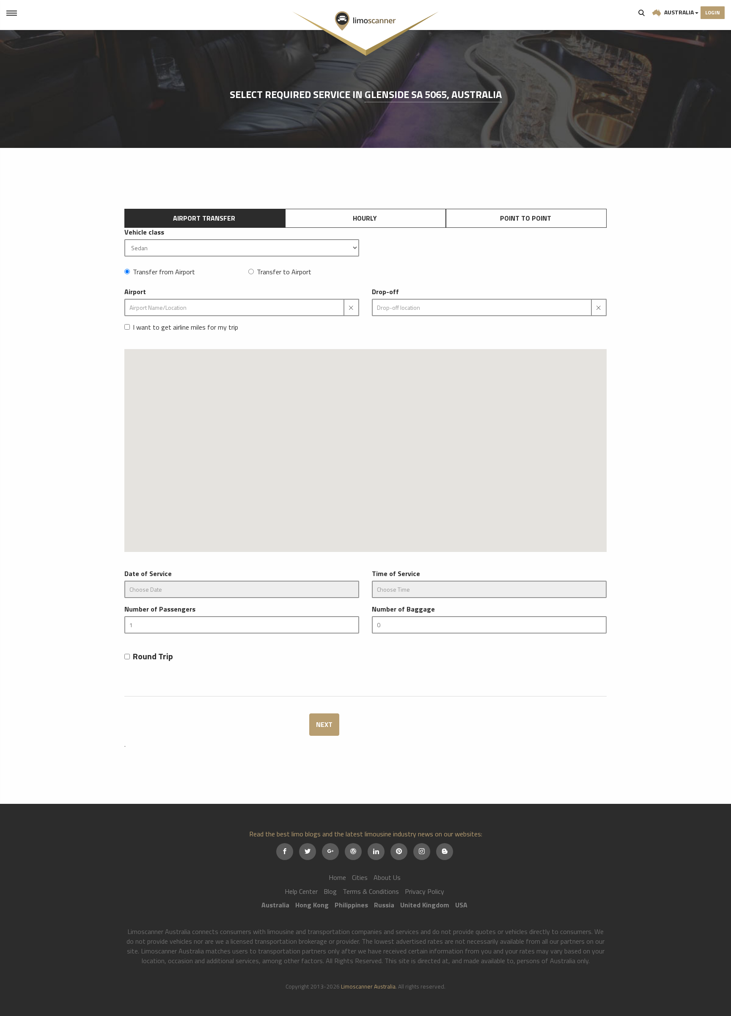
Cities (360, 877)
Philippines (351, 905)
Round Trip (153, 656)
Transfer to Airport (284, 272)
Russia (384, 905)
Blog (330, 891)
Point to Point (525, 218)
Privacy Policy (424, 891)
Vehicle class (144, 232)
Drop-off (385, 292)
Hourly (365, 218)
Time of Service (396, 574)
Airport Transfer (204, 218)
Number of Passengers (159, 609)
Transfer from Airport (164, 272)
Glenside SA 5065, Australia (433, 94)
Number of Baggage (403, 609)
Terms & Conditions (371, 891)
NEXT (324, 724)
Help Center (301, 891)
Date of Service (148, 574)
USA (461, 905)
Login (712, 12)
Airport (135, 292)
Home (337, 877)
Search (641, 12)
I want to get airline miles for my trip (185, 327)
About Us (387, 877)
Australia (679, 12)
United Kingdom (424, 905)
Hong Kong (312, 905)
